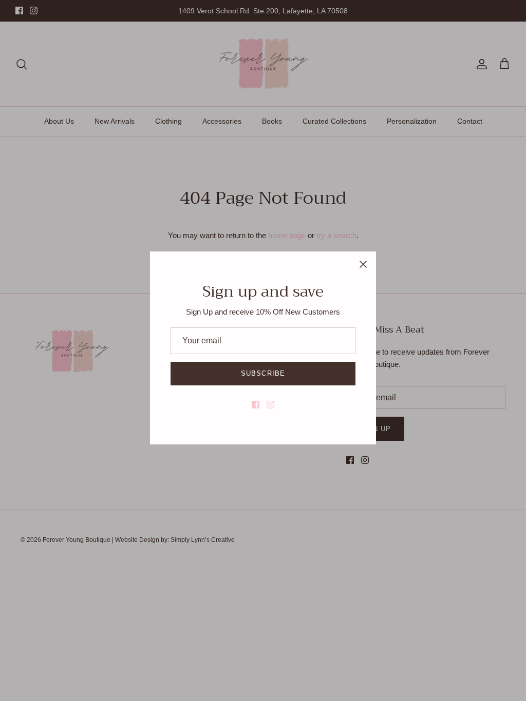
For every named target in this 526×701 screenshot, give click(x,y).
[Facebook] (255, 404)
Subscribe (263, 373)
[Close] (363, 264)
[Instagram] (270, 404)
